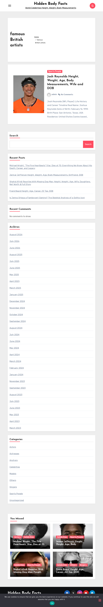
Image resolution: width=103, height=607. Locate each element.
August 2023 (16, 394)
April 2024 (15, 354)
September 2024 (18, 321)
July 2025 (14, 261)
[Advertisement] (69, 39)
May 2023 (14, 414)
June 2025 (15, 268)
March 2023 (15, 428)
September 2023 (18, 388)
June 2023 (15, 408)
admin (54, 94)
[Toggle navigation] (10, 5)
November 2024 (17, 308)
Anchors (14, 460)
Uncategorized (17, 500)
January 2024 (16, 374)
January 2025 (16, 294)
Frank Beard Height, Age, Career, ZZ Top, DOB (31, 191)
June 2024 (15, 341)
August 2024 (16, 328)
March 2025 (15, 288)
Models (13, 473)
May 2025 (14, 274)
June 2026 (15, 248)
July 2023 (14, 401)
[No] (100, 600)
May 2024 (14, 348)
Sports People (54, 71)
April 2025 (14, 281)
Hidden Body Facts (50, 4)
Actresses (14, 453)
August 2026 (16, 234)
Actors (13, 447)
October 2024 (16, 314)
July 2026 (14, 241)
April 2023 (14, 421)
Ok (52, 603)
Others (13, 480)
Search (14, 136)
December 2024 (17, 301)
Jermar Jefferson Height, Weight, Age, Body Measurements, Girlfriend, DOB (46, 175)
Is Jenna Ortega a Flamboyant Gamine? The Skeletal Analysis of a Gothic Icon (47, 198)
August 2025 (16, 254)
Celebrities (15, 467)
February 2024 (17, 368)
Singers (13, 487)
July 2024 (14, 334)
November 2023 (17, 381)
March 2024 (15, 361)
